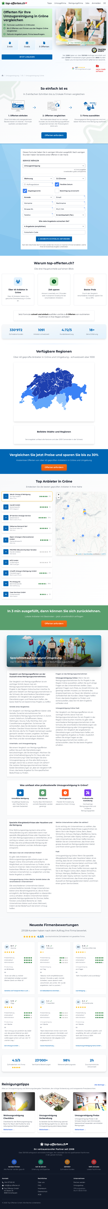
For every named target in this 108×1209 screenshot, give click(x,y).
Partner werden (79, 1182)
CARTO (103, 554)
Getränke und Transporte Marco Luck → (17, 990)
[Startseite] (2, 76)
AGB (39, 1195)
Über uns (41, 1182)
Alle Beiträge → (100, 1085)
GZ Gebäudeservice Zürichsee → (50, 990)
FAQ (39, 1185)
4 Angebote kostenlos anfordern (54, 239)
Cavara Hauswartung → (47, 1045)
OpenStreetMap (88, 554)
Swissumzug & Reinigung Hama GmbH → (89, 1045)
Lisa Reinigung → (81, 990)
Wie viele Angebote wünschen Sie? (54, 221)
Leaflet (79, 554)
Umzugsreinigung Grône (35, 76)
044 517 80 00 (9, 1182)
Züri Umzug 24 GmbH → (12, 1045)
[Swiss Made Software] (100, 68)
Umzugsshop (78, 1185)
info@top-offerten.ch (12, 1185)
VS (22, 76)
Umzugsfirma (60, 3)
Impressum (42, 1188)
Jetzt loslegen (27, 57)
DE (104, 3)
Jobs (87, 3)
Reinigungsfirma (76, 3)
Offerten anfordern (54, 135)
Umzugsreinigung (12, 76)
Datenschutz (42, 1191)
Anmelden (96, 3)
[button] (83, 535)
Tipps (49, 3)
